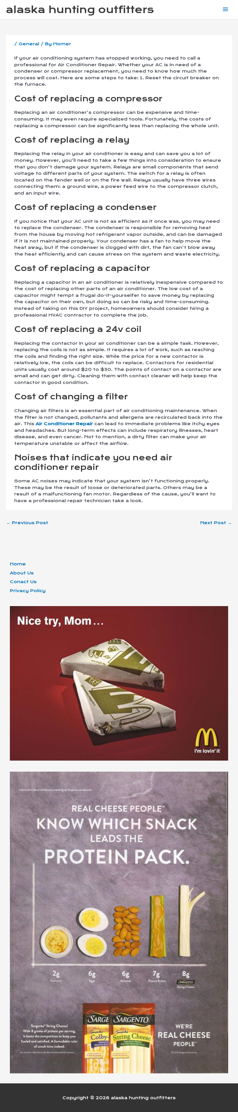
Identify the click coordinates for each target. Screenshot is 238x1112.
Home (18, 564)
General (29, 43)
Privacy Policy (28, 590)
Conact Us (23, 581)
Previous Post (27, 522)
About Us (22, 573)
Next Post (216, 522)
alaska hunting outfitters (80, 9)
